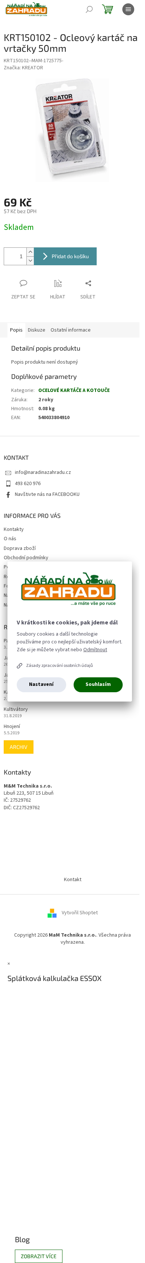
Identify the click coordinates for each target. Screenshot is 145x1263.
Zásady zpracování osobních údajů (59, 665)
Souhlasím (98, 684)
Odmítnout (95, 649)
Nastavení (41, 684)
